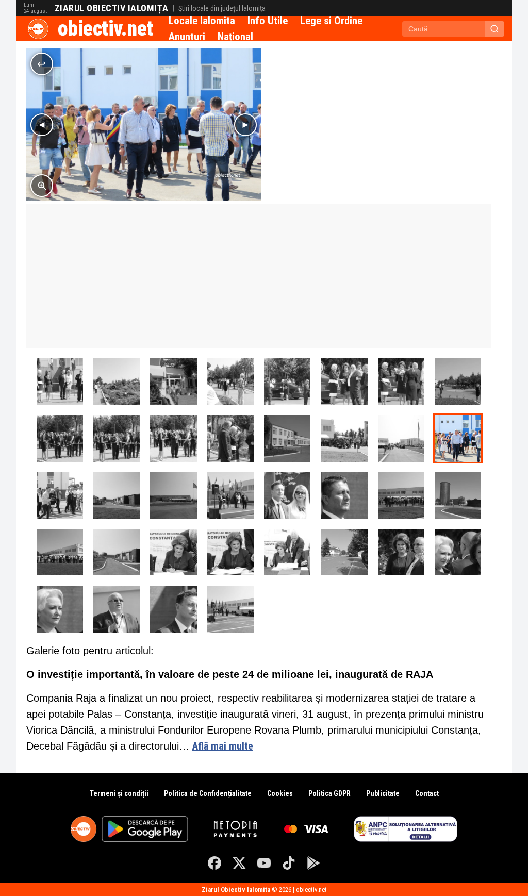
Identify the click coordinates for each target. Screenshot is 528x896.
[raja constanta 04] (173, 381)
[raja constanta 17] (344, 438)
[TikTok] (288, 863)
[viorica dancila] (60, 609)
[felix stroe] (116, 609)
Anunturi (187, 36)
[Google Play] (313, 863)
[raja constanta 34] (287, 552)
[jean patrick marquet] (173, 609)
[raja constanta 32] (173, 552)
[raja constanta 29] (458, 495)
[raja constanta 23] (230, 495)
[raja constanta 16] (287, 438)
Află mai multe (222, 746)
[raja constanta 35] (344, 552)
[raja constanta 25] (287, 495)
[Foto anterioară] (41, 124)
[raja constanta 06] (287, 381)
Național (235, 36)
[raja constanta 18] (401, 438)
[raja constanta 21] (230, 609)
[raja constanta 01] (173, 495)
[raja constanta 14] (173, 438)
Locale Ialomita (202, 20)
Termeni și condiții (119, 793)
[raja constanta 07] (344, 381)
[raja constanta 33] (230, 552)
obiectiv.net (105, 28)
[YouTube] (264, 863)
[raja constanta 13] (116, 438)
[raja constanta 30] (60, 552)
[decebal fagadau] (344, 495)
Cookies (280, 793)
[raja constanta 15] (230, 438)
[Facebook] (214, 863)
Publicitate (383, 793)
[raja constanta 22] (60, 381)
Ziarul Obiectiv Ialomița (112, 8)
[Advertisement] (259, 276)
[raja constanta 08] (401, 381)
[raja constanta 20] (60, 495)
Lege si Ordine (331, 20)
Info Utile (268, 20)
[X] (239, 863)
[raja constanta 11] (458, 381)
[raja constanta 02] (116, 495)
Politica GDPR (329, 793)
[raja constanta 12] (60, 438)
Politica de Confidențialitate (208, 793)
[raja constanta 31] (116, 552)
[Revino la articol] (41, 64)
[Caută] (494, 29)
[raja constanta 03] (116, 381)
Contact (427, 793)
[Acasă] (38, 28)
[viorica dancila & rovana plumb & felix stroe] (401, 552)
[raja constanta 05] (230, 381)
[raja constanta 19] (458, 438)
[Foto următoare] (245, 124)
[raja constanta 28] (401, 495)
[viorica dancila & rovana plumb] (458, 552)
